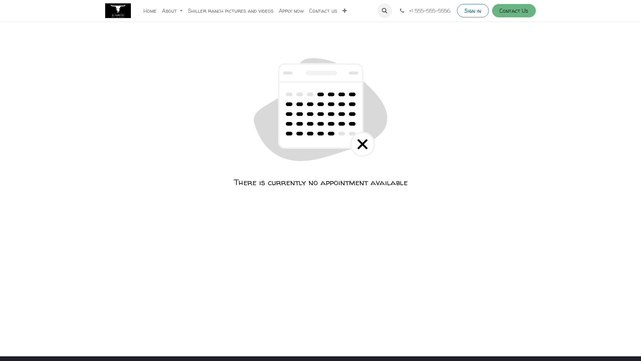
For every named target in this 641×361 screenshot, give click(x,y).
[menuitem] (150, 10)
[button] (384, 10)
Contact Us (513, 10)
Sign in (472, 10)
